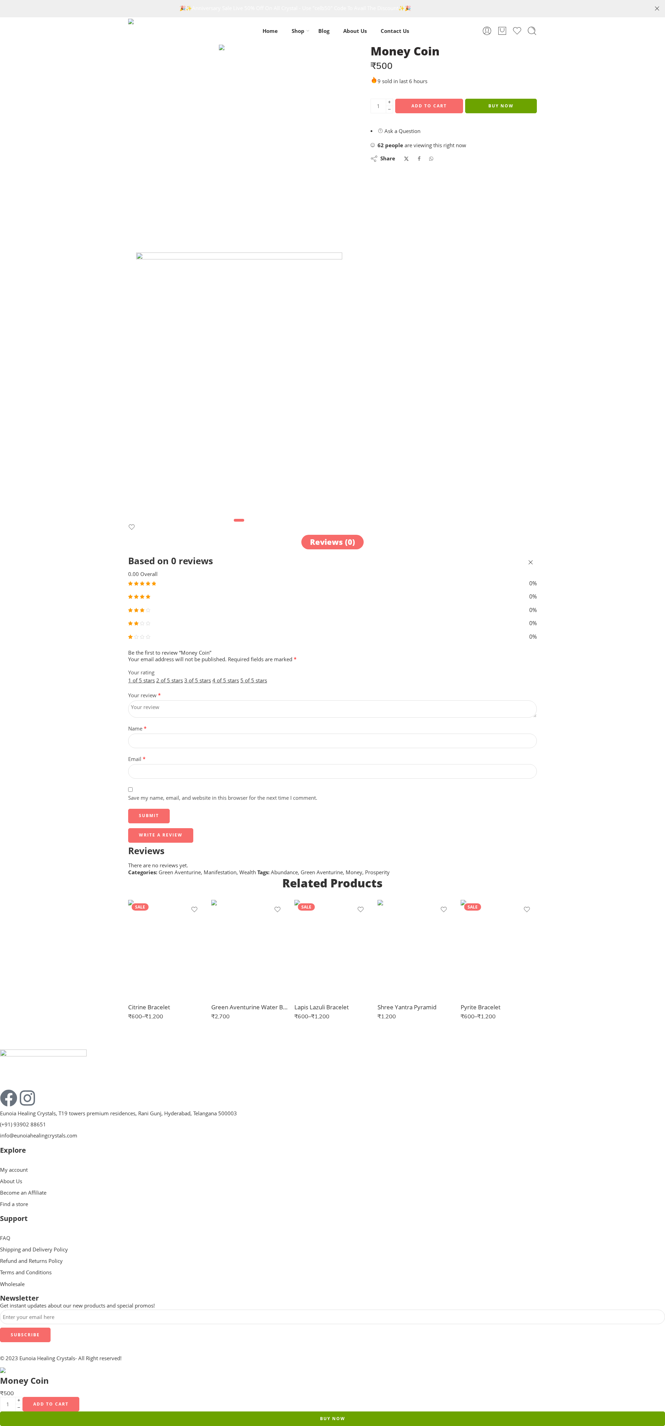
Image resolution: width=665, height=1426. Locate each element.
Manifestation (220, 872)
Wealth (247, 872)
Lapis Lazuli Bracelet (321, 1007)
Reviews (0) (332, 542)
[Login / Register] (487, 31)
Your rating (141, 672)
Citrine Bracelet (149, 1007)
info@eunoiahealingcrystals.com (38, 1135)
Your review (144, 695)
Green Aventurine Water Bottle (249, 1007)
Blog (323, 31)
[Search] (532, 31)
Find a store (14, 1204)
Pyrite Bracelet (480, 1007)
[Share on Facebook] (419, 158)
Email (136, 759)
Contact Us (395, 31)
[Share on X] (406, 158)
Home (270, 31)
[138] (239, 71)
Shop (298, 31)
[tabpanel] (239, 384)
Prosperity (377, 872)
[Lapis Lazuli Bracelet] (332, 948)
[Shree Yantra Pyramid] (416, 948)
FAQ (5, 1238)
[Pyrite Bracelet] (499, 948)
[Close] (657, 8)
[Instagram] (27, 1098)
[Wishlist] (131, 528)
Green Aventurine (180, 872)
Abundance (284, 872)
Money (354, 872)
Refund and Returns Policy (31, 1261)
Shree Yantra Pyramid (407, 1007)
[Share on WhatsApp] (431, 158)
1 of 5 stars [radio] (141, 680)
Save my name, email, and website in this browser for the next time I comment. (222, 798)
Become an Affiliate (23, 1192)
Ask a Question (401, 131)
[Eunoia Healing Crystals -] (158, 31)
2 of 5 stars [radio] (169, 680)
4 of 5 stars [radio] (225, 680)
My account (14, 1170)
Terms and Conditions (26, 1272)
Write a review (161, 835)
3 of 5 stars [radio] (197, 680)
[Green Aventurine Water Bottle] (249, 948)
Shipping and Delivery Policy (34, 1249)
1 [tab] (239, 526)
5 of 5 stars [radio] (253, 680)
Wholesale (12, 1284)
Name (137, 728)
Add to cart (429, 106)
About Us (355, 31)
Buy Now (501, 106)
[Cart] (502, 31)
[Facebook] (8, 1098)
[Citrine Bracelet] (166, 948)
